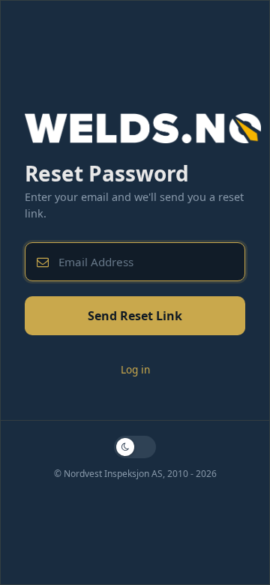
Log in (135, 369)
